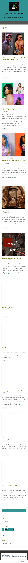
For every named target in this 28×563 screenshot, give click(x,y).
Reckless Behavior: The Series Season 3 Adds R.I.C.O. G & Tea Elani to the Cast (13, 109)
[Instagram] (9, 530)
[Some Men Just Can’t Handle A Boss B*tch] (6, 407)
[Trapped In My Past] (6, 228)
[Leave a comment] (4, 78)
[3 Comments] (4, 228)
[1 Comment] (4, 317)
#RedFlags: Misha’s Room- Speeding (11, 258)
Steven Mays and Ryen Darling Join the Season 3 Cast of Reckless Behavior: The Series (14, 58)
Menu (14, 22)
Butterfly (4, 347)
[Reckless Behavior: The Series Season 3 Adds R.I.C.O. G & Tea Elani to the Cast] (6, 128)
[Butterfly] (6, 360)
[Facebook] (3, 530)
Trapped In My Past (7, 211)
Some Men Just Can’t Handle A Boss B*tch (12, 391)
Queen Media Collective (14, 14)
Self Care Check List (7, 438)
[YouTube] (12, 530)
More (16, 75)
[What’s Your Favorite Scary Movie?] (6, 504)
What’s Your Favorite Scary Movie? (11, 485)
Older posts (14, 510)
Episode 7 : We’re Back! (8, 307)
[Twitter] (6, 530)
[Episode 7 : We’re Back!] (6, 317)
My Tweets (4, 535)
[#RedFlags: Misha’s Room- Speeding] (6, 277)
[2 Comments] (4, 407)
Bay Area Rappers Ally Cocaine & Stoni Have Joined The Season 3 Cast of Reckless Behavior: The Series (14, 160)
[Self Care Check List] (6, 455)
